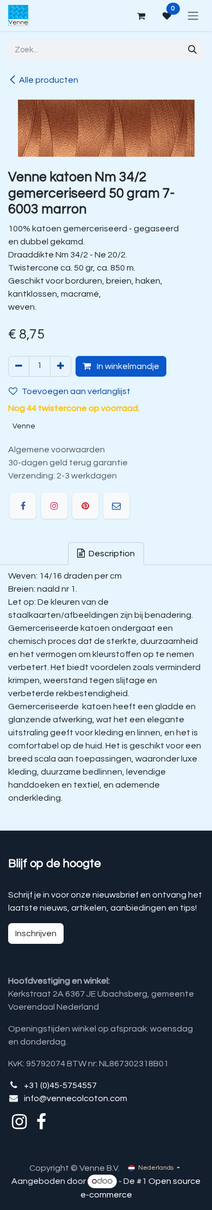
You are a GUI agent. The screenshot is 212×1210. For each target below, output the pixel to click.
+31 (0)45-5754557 (60, 1085)
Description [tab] (111, 553)
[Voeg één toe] (60, 366)
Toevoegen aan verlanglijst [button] (76, 391)
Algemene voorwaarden (56, 449)
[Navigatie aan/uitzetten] (193, 15)
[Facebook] (23, 506)
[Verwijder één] (18, 366)
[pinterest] (85, 506)
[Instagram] (54, 506)
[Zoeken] (192, 50)
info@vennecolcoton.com (75, 1098)
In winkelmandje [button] (127, 366)
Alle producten (48, 80)
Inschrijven (36, 933)
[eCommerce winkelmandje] (141, 16)
